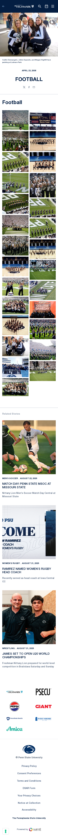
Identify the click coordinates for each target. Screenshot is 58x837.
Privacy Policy (29, 766)
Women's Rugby (11, 563)
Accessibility (29, 810)
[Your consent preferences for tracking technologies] (6, 831)
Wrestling (8, 648)
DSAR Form (29, 788)
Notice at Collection (29, 803)
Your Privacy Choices (29, 796)
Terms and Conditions (29, 781)
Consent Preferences (29, 774)
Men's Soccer (10, 478)
